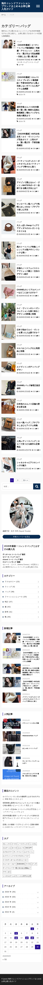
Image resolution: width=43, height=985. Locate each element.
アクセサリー (12, 582)
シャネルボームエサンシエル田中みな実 (17, 876)
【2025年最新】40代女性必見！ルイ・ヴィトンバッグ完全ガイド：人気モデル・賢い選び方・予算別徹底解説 (28, 139)
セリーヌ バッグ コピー (11, 557)
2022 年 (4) (10, 912)
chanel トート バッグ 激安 (13, 559)
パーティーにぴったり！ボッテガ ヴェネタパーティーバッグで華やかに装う (28, 164)
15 (32, 938)
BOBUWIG (21, 864)
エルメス (22, 94)
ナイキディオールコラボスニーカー (15, 860)
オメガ (14, 848)
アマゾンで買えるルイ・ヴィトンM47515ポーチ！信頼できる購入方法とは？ (28, 185)
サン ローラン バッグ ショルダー (30, 762)
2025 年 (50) (10, 897)
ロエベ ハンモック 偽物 (11, 562)
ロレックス (7, 844)
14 (27, 938)
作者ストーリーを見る (21, 537)
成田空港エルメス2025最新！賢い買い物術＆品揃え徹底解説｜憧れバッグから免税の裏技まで (31, 671)
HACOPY (29, 848)
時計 (9, 602)
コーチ (21, 65)
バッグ (19, 42)
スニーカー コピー (9, 864)
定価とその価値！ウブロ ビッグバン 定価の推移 (21, 824)
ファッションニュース (16, 597)
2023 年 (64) (10, 907)
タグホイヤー (7, 852)
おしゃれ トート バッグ (30, 748)
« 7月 (5, 959)
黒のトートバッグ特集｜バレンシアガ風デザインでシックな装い (28, 250)
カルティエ (7, 848)
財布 (8, 612)
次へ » (25, 480)
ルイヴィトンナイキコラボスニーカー (16, 856)
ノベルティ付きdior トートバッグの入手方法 (19, 809)
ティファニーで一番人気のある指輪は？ (17, 868)
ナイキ (14, 844)
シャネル (33, 844)
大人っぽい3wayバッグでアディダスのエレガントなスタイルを (28, 228)
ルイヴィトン (29, 852)
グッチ (34, 864)
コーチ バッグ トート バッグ (28, 62)
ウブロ (28, 864)
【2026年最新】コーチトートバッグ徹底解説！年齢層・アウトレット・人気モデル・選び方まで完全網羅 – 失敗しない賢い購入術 (28, 51)
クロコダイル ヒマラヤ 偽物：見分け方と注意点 (30, 775)
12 (16, 938)
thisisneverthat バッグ (30, 736)
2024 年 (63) (10, 902)
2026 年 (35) (10, 892)
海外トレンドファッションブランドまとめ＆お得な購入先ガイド (15, 6)
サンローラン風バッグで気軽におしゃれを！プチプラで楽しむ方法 (28, 207)
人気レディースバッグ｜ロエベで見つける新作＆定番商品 (28, 444)
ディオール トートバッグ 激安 (14, 554)
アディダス (7, 872)
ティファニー (18, 852)
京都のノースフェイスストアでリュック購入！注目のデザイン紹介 (28, 271)
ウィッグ (10, 587)
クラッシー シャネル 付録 (30, 723)
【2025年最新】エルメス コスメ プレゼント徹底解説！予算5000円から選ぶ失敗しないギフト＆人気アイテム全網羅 (28, 83)
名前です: (6, 531)
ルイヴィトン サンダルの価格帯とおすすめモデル (21, 796)
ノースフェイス (23, 844)
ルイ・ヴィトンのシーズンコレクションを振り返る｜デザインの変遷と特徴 (28, 311)
